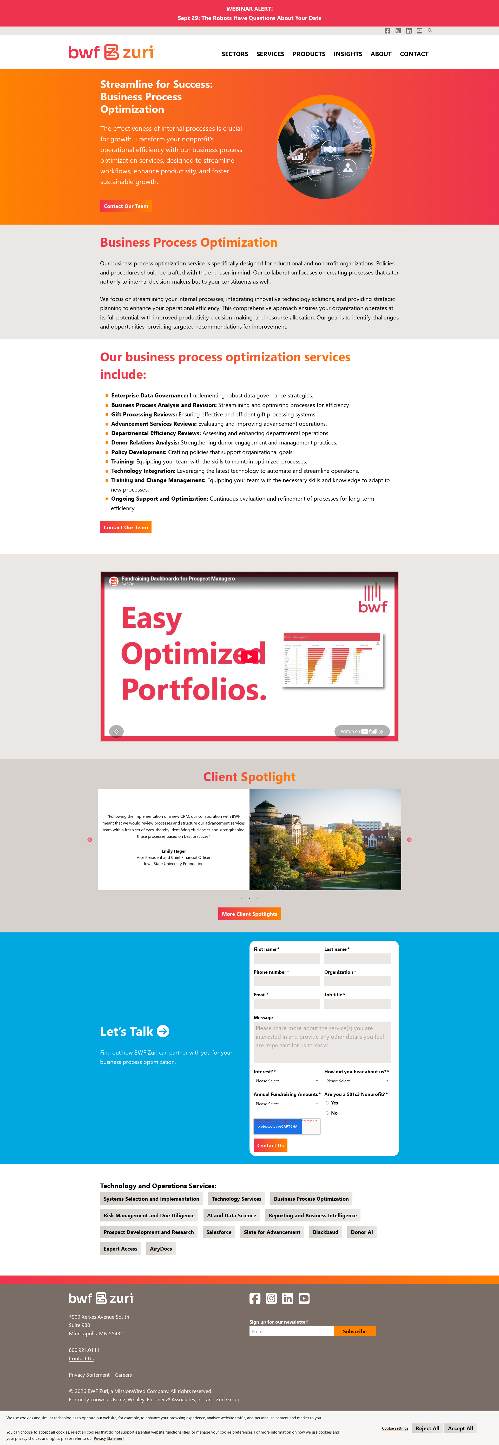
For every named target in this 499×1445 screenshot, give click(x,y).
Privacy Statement (89, 1374)
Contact (414, 52)
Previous (89, 839)
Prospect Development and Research (149, 1231)
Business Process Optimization (311, 1198)
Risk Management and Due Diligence (149, 1215)
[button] (430, 31)
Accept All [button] (460, 1427)
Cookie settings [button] (395, 1428)
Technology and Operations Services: (158, 1185)
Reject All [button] (427, 1427)
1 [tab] (241, 898)
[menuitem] (430, 31)
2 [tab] (249, 898)
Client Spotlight (249, 776)
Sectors (235, 52)
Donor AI (362, 1231)
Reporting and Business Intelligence (313, 1215)
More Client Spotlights (249, 913)
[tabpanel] (249, 839)
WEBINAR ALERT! (249, 8)
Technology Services (236, 1198)
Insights (348, 52)
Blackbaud (325, 1231)
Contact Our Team (126, 205)
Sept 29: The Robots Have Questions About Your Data (249, 18)
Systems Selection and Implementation (151, 1198)
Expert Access (120, 1248)
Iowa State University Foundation (173, 863)
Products (309, 52)
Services (270, 52)
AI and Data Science (231, 1215)
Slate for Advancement (272, 1231)
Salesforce (219, 1231)
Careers (123, 1374)
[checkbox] (358, 1109)
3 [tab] (257, 898)
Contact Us (81, 1358)
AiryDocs (161, 1248)
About (381, 52)
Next (409, 839)
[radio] (358, 1104)
